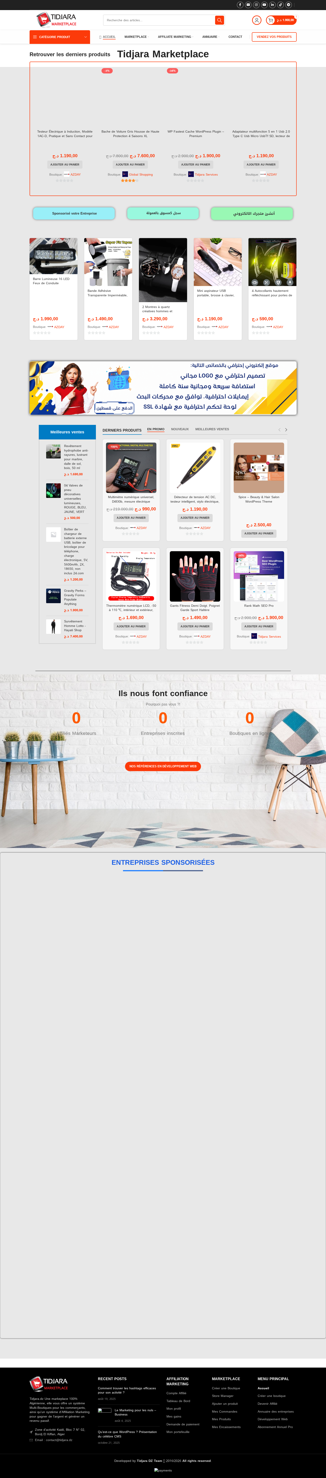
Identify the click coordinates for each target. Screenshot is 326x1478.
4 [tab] (153, 933)
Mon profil (173, 1008)
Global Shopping (141, 174)
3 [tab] (146, 933)
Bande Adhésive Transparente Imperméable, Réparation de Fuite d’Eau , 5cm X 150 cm (107, 297)
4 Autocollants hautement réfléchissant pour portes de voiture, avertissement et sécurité (272, 297)
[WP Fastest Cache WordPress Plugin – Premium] (195, 97)
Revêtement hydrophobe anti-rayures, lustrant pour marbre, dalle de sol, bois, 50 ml (76, 457)
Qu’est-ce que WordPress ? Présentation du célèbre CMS (127, 1033)
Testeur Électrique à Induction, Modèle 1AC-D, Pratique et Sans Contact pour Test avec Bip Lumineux (65, 136)
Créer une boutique (272, 995)
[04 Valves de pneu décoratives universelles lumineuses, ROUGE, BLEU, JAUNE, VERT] (53, 501)
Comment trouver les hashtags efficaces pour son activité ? (127, 990)
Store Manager (222, 995)
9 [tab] (186, 933)
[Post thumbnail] (104, 1015)
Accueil (263, 988)
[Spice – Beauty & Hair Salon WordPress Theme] (259, 468)
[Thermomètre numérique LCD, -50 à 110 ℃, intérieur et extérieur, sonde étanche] (131, 576)
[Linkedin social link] (272, 5)
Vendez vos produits (274, 37)
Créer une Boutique (226, 988)
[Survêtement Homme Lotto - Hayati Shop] (53, 629)
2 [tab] (139, 933)
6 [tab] (166, 933)
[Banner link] (56, 802)
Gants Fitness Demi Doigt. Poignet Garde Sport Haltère (195, 608)
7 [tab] (173, 933)
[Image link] (49, 984)
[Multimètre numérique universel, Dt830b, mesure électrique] (131, 468)
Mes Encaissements (226, 1026)
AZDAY (76, 174)
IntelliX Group (113, 904)
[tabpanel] (63, 906)
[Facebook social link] (240, 5)
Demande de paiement (182, 1024)
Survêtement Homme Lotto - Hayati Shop (75, 626)
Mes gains (173, 1016)
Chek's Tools (263, 904)
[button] (64, 165)
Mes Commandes (224, 1011)
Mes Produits (221, 1019)
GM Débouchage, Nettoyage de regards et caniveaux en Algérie (213, 904)
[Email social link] (248, 5)
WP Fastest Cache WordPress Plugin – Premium (196, 134)
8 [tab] (180, 933)
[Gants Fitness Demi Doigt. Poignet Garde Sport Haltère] (195, 576)
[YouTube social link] (264, 5)
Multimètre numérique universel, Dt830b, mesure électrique (131, 499)
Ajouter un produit (225, 1003)
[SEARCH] (219, 20)
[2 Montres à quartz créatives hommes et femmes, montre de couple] (163, 270)
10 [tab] (193, 933)
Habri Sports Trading (63, 904)
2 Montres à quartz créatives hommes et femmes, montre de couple (161, 311)
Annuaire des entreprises (276, 1011)
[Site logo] (56, 20)
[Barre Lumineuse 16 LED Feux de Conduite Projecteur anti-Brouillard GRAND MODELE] (54, 256)
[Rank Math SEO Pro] (259, 576)
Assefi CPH (163, 904)
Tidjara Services (206, 174)
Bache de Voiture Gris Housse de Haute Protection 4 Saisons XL (130, 134)
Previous (34, 906)
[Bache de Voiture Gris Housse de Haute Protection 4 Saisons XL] (130, 97)
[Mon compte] (257, 20)
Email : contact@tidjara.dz (53, 1040)
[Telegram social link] (288, 5)
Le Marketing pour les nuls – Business (135, 1012)
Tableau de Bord (178, 1000)
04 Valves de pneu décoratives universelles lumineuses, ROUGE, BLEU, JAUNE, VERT (75, 498)
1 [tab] (133, 933)
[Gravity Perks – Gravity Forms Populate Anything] (53, 600)
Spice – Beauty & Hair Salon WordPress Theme (258, 499)
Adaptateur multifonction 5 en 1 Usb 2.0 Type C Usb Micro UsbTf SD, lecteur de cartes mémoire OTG (261, 136)
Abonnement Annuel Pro (275, 1026)
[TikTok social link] (280, 5)
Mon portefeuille (178, 1031)
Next (292, 906)
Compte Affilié (176, 993)
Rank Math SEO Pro (259, 606)
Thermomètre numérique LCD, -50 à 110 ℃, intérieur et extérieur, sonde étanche (131, 610)
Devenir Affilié (267, 1003)
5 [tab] (160, 933)
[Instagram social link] (256, 5)
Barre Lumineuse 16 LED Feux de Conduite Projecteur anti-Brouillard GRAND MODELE (51, 285)
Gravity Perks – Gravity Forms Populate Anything (75, 597)
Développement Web (273, 1019)
